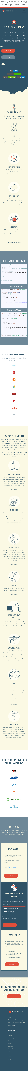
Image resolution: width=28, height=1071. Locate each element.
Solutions (10, 1043)
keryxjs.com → (18, 5)
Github (9, 1059)
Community (10, 1046)
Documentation (11, 1041)
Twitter (9, 1054)
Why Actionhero (11, 1033)
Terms (9, 1017)
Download (8, 50)
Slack (9, 1056)
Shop (9, 1062)
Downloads (10, 1048)
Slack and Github (12, 867)
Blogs (9, 1027)
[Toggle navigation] (24, 11)
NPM (9, 1051)
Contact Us (9, 925)
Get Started (8, 57)
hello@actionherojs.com (20, 1019)
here (24, 1022)
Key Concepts (11, 1038)
